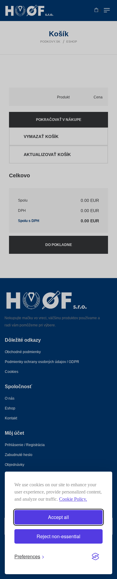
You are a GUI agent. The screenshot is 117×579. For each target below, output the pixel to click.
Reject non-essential (58, 536)
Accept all (58, 517)
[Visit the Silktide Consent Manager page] (95, 556)
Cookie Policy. (73, 499)
